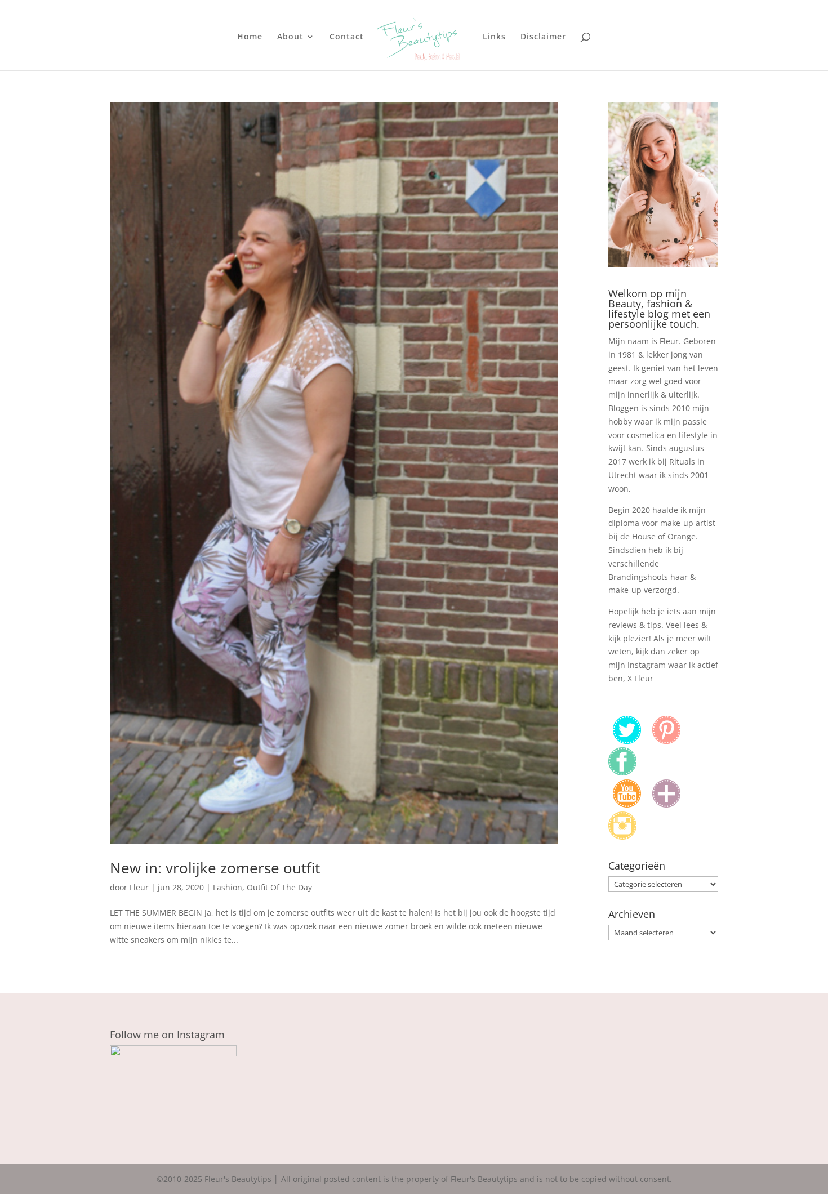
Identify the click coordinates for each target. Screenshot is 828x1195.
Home (249, 37)
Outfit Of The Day (279, 887)
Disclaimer (543, 37)
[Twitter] (627, 740)
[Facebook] (622, 772)
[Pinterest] (666, 740)
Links (494, 37)
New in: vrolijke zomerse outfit (215, 868)
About (290, 37)
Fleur (139, 887)
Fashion (227, 887)
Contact (347, 37)
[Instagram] (622, 836)
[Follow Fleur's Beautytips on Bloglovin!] (666, 804)
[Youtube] (627, 804)
